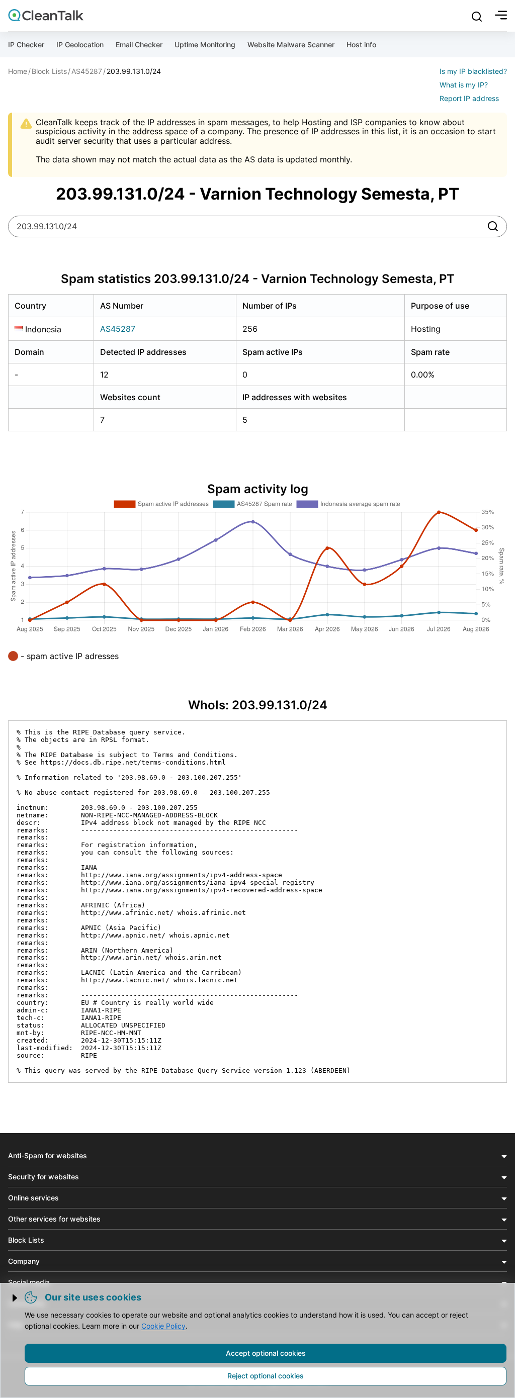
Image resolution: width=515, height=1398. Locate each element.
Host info (361, 44)
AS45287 (117, 329)
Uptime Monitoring (205, 44)
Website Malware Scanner (290, 44)
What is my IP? (464, 84)
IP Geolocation (80, 44)
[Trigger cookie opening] (16, 1298)
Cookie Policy (163, 1326)
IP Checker (26, 44)
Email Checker (139, 44)
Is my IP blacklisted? (473, 71)
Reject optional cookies (265, 1375)
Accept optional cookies (266, 1353)
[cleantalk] (45, 15)
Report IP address (469, 98)
